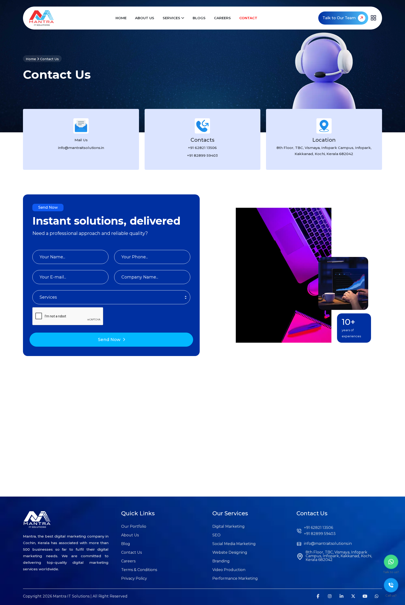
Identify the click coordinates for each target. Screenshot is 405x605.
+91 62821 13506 (202, 147)
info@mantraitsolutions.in (328, 544)
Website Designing (229, 552)
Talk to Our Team (339, 18)
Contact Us (131, 552)
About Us (144, 18)
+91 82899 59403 (202, 155)
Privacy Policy (134, 578)
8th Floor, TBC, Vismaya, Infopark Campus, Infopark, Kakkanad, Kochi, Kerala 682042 (324, 150)
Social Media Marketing (234, 544)
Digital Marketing (228, 526)
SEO (216, 535)
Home (121, 18)
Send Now (109, 339)
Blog (125, 544)
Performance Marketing (235, 578)
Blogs (199, 18)
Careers (222, 18)
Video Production (228, 570)
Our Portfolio (133, 526)
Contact (248, 18)
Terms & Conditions (139, 570)
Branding (221, 561)
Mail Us (81, 140)
